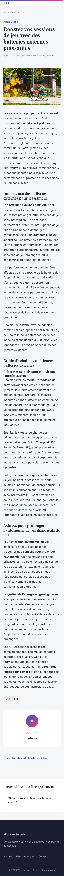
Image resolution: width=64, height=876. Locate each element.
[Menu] (57, 3)
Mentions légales (25, 856)
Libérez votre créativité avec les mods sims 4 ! (30, 800)
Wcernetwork (14, 834)
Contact (43, 856)
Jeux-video (20, 12)
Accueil (7, 12)
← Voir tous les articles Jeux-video (25, 758)
